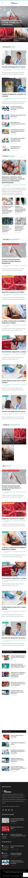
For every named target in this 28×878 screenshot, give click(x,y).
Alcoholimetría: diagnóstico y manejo (14, 352)
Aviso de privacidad (15, 875)
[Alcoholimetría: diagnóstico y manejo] (14, 342)
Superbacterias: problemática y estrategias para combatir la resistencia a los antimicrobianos (18, 674)
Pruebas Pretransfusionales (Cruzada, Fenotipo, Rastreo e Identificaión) (11, 261)
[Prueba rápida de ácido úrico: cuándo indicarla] (14, 371)
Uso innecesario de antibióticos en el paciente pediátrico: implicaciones (19, 228)
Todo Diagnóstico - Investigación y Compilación (15, 69)
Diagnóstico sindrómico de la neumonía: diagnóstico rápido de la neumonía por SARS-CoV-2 (20, 209)
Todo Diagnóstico (6, 871)
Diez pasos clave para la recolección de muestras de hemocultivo (17, 108)
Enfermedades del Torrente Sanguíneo (10, 17)
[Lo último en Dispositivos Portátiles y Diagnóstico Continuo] (14, 311)
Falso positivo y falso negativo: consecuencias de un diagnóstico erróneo (18, 140)
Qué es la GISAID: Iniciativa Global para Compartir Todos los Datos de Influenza (18, 768)
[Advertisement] (14, 713)
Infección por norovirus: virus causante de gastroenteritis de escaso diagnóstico (18, 684)
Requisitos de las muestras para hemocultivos (18, 116)
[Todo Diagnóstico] (14, 3)
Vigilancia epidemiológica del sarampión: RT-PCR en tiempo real (18, 657)
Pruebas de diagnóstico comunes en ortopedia (16, 854)
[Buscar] (25, 3)
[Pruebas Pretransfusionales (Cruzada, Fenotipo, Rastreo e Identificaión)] (14, 250)
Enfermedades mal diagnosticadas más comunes (18, 123)
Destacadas (9, 156)
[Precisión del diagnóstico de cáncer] (14, 57)
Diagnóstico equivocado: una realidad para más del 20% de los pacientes (18, 751)
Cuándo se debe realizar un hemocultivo (17, 736)
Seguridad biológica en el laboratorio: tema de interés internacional (17, 692)
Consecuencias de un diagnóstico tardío (16, 147)
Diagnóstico (18, 34)
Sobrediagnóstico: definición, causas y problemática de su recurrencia (18, 131)
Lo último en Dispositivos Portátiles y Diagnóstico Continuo (6, 454)
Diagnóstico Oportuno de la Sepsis (13, 292)
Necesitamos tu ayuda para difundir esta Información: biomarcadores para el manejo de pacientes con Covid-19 (7, 210)
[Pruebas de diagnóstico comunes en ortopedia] (14, 85)
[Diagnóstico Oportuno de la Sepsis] (14, 283)
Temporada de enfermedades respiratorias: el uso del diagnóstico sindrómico (7, 229)
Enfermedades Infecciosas (7, 35)
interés (9, 47)
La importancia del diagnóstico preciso (18, 743)
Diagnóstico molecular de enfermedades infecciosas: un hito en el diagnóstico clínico (18, 666)
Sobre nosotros (6, 875)
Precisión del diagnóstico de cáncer (13, 67)
